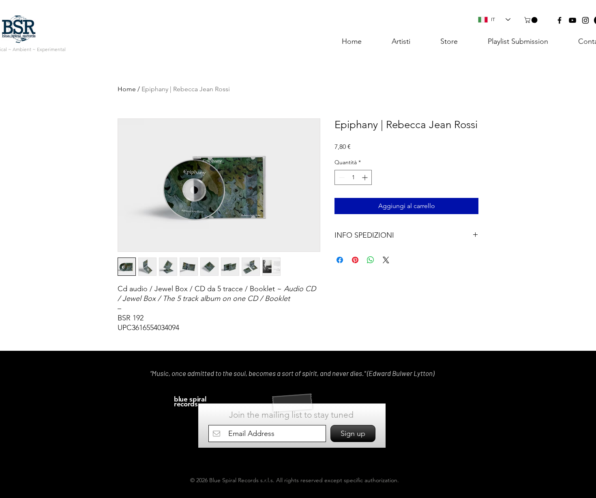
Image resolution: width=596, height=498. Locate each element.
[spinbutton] (353, 177)
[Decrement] (341, 177)
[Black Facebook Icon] (559, 20)
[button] (531, 20)
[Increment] (365, 177)
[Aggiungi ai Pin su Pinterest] (355, 260)
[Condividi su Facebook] (340, 260)
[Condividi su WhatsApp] (370, 260)
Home (127, 89)
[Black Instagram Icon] (585, 20)
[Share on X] (386, 260)
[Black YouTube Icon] (572, 20)
